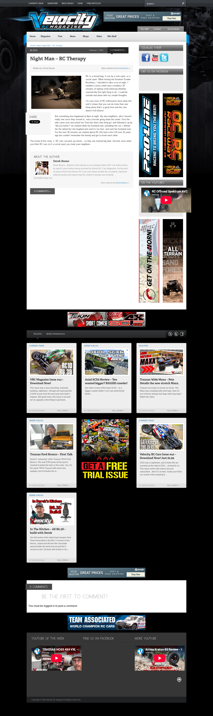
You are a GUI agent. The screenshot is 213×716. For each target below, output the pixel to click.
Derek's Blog (35, 46)
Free (58, 36)
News (71, 36)
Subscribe (52, 3)
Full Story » (63, 411)
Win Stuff (111, 36)
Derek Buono (122, 68)
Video (99, 36)
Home (32, 36)
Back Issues (68, 3)
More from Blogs (55, 334)
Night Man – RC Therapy (52, 46)
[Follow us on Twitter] (176, 334)
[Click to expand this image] (56, 92)
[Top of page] (179, 680)
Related (38, 334)
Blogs (84, 36)
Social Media (172, 29)
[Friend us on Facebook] (182, 334)
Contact (156, 29)
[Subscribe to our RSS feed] (170, 334)
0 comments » (117, 50)
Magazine (44, 36)
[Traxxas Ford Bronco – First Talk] (51, 454)
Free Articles (94, 3)
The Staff (144, 29)
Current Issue (36, 3)
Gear (80, 3)
